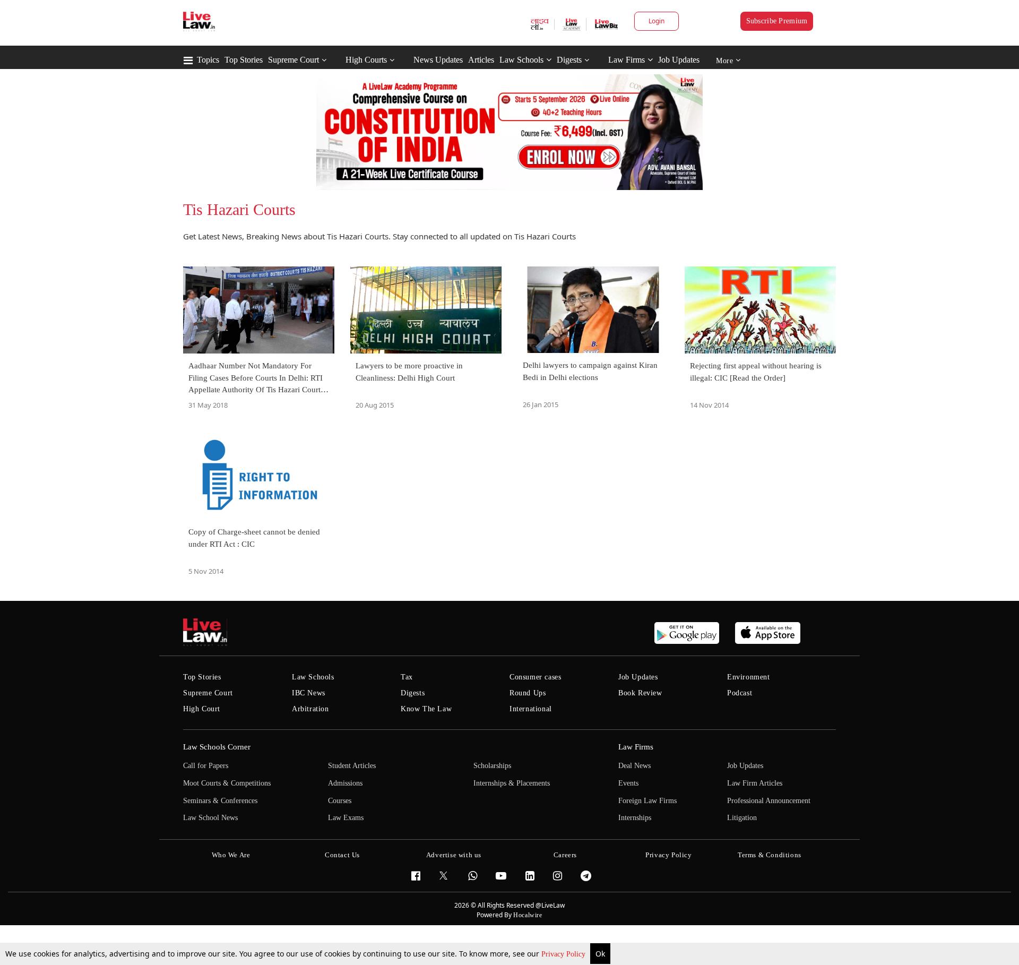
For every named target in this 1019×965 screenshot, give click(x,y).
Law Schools (521, 59)
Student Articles (352, 766)
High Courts (366, 59)
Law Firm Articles (754, 783)
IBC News (308, 693)
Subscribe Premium (777, 21)
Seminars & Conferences (220, 801)
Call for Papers (205, 766)
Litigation (742, 818)
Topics (208, 59)
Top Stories (243, 59)
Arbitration (310, 709)
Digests (569, 59)
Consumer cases (535, 677)
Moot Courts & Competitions (227, 783)
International (531, 709)
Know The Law (426, 709)
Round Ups (528, 693)
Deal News (634, 766)
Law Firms (626, 59)
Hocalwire (527, 915)
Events (628, 783)
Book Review (640, 693)
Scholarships (492, 766)
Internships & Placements (511, 783)
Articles (481, 59)
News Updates (438, 59)
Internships (634, 818)
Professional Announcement (768, 801)
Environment (748, 677)
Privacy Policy (564, 954)
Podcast (739, 693)
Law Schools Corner (217, 747)
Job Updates (679, 59)
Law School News (210, 818)
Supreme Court (293, 59)
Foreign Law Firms (647, 801)
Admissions (345, 783)
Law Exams (346, 818)
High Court (201, 709)
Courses (339, 801)
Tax (407, 677)
